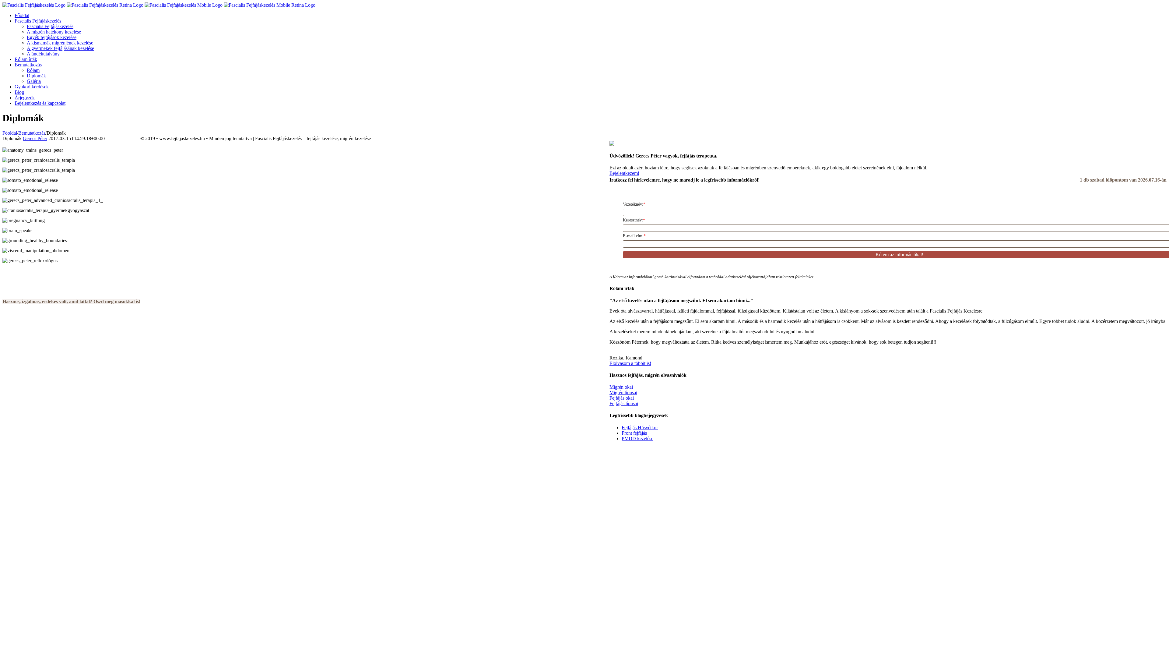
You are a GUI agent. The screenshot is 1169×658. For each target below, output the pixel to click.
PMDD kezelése (637, 438)
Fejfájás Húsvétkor (640, 427)
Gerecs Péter (35, 138)
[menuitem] (591, 15)
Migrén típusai (623, 392)
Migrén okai (621, 387)
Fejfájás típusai (623, 403)
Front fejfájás (634, 433)
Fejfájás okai (621, 398)
